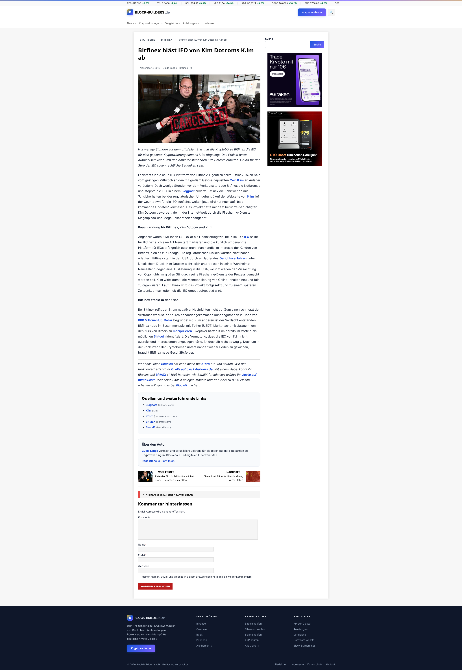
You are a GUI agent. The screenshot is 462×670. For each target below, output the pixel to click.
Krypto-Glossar (302, 623)
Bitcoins (167, 364)
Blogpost (188, 191)
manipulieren (182, 331)
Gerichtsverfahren (233, 258)
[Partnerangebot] (294, 104)
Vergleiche (172, 23)
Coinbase (201, 629)
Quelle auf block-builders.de (192, 369)
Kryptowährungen (150, 23)
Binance (201, 623)
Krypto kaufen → (141, 648)
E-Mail (141, 555)
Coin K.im (237, 180)
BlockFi (181, 385)
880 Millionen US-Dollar (155, 320)
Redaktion (281, 664)
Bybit (199, 634)
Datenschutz (314, 664)
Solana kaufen (253, 634)
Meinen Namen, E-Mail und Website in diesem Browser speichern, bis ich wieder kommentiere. (197, 576)
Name (141, 544)
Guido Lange (170, 67)
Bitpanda (201, 639)
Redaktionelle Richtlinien (158, 461)
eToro (205, 364)
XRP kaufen (252, 639)
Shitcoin (159, 336)
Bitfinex (183, 67)
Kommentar (144, 517)
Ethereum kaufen (255, 629)
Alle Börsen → (204, 645)
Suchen (317, 44)
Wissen (209, 23)
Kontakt (330, 664)
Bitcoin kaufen (253, 623)
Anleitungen (191, 23)
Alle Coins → (252, 645)
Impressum (297, 664)
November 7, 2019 (150, 67)
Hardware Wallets (304, 639)
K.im (250, 196)
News (131, 23)
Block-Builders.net (304, 645)
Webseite (143, 566)
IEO (246, 237)
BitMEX (161, 374)
